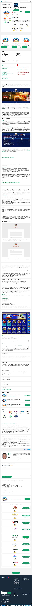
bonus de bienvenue (24, 367)
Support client (18, 53)
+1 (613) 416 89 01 (25, 594)
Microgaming (17, 104)
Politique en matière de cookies (26, 579)
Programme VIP (4, 55)
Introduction (3, 53)
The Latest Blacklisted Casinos (18, 588)
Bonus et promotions (5, 54)
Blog (14, 594)
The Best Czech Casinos (17, 589)
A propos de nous (25, 578)
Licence (17, 56)
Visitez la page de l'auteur (16, 460)
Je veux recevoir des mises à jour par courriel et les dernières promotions (7, 595)
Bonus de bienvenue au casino (6, 45)
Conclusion (17, 54)
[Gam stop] (5, 602)
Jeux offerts (3, 61)
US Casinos (15, 579)
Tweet (30, 449)
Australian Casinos (16, 580)
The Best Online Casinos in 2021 (17, 585)
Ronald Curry (9, 454)
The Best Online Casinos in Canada (17, 583)
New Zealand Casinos (16, 582)
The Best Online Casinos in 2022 (17, 587)
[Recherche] (28, 1)
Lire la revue (26, 509)
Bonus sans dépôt (26, 45)
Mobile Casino (16, 595)
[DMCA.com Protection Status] (4, 599)
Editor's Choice (16, 578)
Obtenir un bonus (16, 10)
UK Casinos (15, 581)
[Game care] (9, 601)
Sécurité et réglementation (5, 56)
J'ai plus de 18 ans (3, 594)
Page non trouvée (18, 55)
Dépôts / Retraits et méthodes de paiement (8, 60)
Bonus (15, 593)
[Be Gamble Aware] (2, 601)
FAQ (16, 61)
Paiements (17, 60)
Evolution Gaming (8, 389)
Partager (26, 449)
